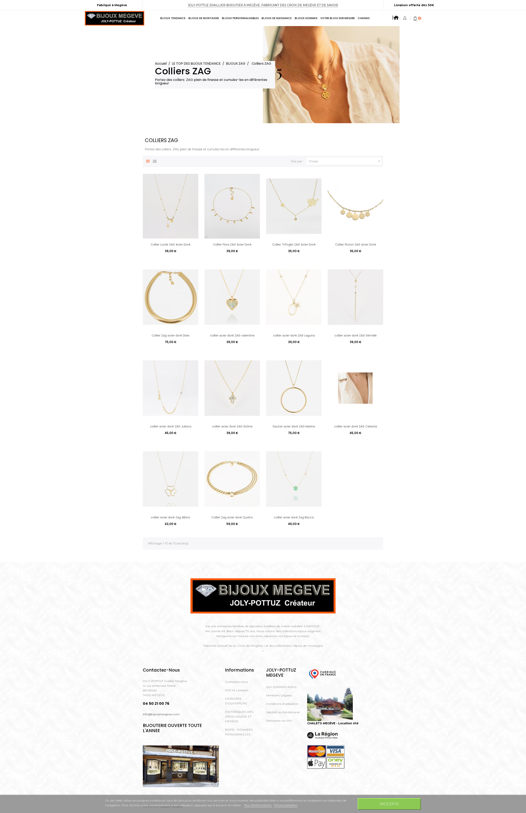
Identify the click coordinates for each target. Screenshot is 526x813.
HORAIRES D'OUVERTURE (236, 701)
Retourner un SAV (279, 720)
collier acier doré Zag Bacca (294, 517)
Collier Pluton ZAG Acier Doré (355, 244)
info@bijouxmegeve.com (161, 714)
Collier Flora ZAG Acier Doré (232, 244)
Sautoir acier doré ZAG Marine (294, 426)
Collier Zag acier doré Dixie (170, 335)
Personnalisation (286, 805)
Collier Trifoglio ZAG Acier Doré (294, 244)
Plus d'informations (258, 805)
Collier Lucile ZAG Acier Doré (170, 244)
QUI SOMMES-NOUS (281, 687)
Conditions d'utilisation (282, 704)
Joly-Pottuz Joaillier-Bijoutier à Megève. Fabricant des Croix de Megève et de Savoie (263, 5)
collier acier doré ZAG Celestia (355, 426)
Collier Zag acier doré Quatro (232, 517)
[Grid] (148, 161)
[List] (155, 161)
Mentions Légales (279, 695)
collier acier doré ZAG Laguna (294, 335)
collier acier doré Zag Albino (170, 517)
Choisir (345, 161)
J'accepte (389, 804)
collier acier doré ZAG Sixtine (232, 426)
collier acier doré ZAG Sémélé (356, 335)
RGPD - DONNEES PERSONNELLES (239, 732)
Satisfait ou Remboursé (283, 712)
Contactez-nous (236, 682)
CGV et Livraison (236, 690)
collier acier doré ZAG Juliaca (170, 426)
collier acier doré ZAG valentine (232, 335)
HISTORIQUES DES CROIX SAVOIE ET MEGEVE (239, 716)
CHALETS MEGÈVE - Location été (333, 723)
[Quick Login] (405, 18)
